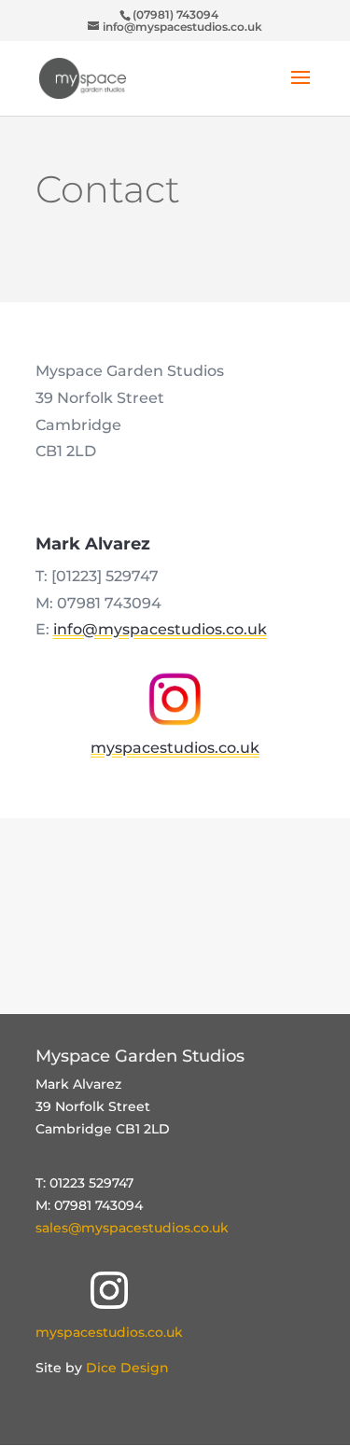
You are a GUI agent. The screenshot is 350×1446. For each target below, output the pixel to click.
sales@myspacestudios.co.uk (132, 1227)
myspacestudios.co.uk (109, 1332)
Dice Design (127, 1367)
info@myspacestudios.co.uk (160, 629)
